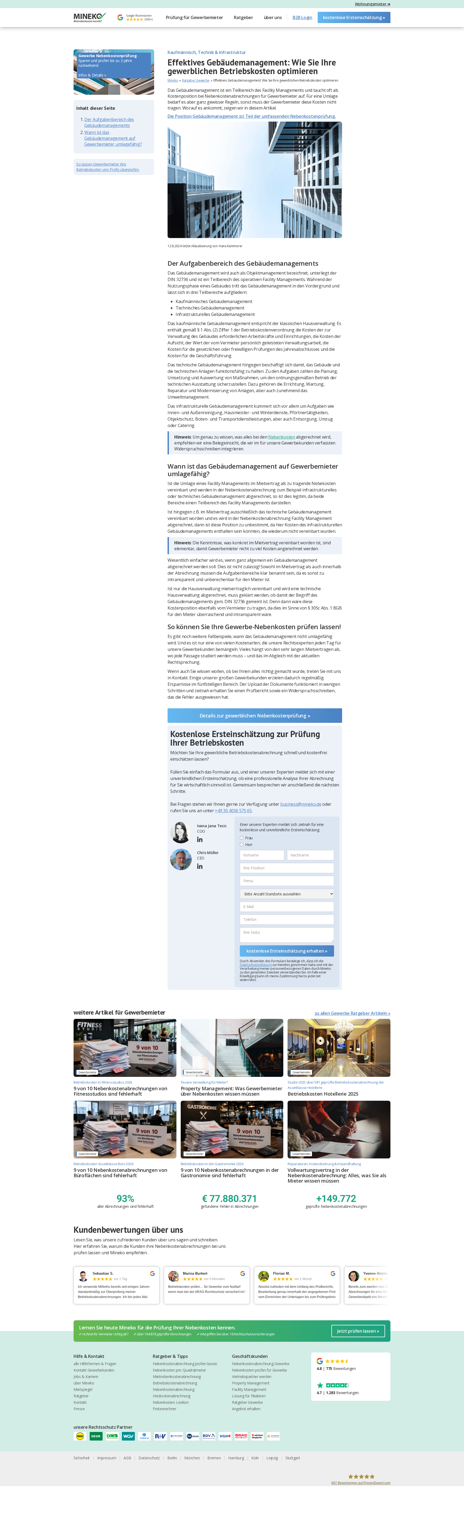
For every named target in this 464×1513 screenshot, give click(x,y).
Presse (79, 1408)
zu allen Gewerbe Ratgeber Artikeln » (352, 1013)
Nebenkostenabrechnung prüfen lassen (185, 1363)
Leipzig (272, 1457)
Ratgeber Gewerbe (195, 80)
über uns (273, 17)
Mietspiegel (83, 1389)
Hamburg (236, 1457)
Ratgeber (243, 17)
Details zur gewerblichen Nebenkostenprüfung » (255, 715)
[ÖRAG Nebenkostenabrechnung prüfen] (243, 1436)
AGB (127, 1457)
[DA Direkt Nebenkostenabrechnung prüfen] (194, 1436)
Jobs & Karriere (86, 1376)
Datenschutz (149, 1457)
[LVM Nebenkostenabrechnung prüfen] (114, 1436)
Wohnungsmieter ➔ (372, 3)
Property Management (250, 1383)
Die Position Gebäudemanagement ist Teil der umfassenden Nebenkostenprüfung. (252, 116)
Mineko (173, 80)
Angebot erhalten (246, 1408)
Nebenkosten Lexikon (171, 1402)
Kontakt (80, 1402)
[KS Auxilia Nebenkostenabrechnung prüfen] (275, 1436)
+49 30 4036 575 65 (233, 811)
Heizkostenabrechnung (171, 1395)
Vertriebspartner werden (251, 1376)
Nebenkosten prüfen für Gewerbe (259, 1370)
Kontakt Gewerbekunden (94, 1370)
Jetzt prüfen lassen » (358, 1331)
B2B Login (302, 17)
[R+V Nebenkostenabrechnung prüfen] (162, 1436)
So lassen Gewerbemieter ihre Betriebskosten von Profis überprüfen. (107, 167)
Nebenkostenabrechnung (173, 1389)
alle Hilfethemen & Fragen (95, 1363)
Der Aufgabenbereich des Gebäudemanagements (109, 123)
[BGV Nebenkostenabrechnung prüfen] (210, 1436)
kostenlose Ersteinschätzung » (354, 17)
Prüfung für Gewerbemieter (194, 17)
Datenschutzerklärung (255, 965)
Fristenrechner (164, 1408)
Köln (255, 1457)
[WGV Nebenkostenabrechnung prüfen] (130, 1436)
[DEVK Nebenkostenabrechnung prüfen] (98, 1436)
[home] (90, 17)
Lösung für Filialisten (248, 1395)
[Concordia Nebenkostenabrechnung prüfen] (178, 1436)
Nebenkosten (281, 437)
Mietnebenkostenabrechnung (177, 1376)
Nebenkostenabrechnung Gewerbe (260, 1363)
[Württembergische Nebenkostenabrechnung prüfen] (259, 1436)
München (192, 1457)
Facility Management (249, 1389)
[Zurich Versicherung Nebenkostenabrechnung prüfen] (146, 1436)
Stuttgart (292, 1457)
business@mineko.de (300, 804)
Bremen (214, 1457)
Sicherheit (82, 1457)
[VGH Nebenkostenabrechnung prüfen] (227, 1436)
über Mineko (84, 1383)
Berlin (172, 1457)
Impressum (106, 1457)
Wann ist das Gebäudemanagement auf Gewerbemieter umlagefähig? (113, 138)
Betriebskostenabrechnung (175, 1383)
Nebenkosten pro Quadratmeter (179, 1370)
